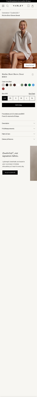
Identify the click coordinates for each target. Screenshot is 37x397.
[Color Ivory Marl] (3, 85)
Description (5, 123)
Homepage (5, 12)
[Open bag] (32, 6)
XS (10, 98)
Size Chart (32, 93)
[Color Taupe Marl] (10, 85)
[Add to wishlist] (33, 74)
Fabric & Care (6, 134)
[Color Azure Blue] (33, 85)
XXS (4, 98)
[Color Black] (7, 85)
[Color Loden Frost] (22, 85)
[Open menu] (3, 5)
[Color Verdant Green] (29, 85)
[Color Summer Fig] (3, 88)
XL (32, 98)
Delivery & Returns (7, 139)
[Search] (7, 6)
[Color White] (18, 85)
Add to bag (18, 105)
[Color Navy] (25, 85)
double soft (14, 12)
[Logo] (18, 6)
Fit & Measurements (8, 128)
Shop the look (30, 65)
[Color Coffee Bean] (14, 85)
